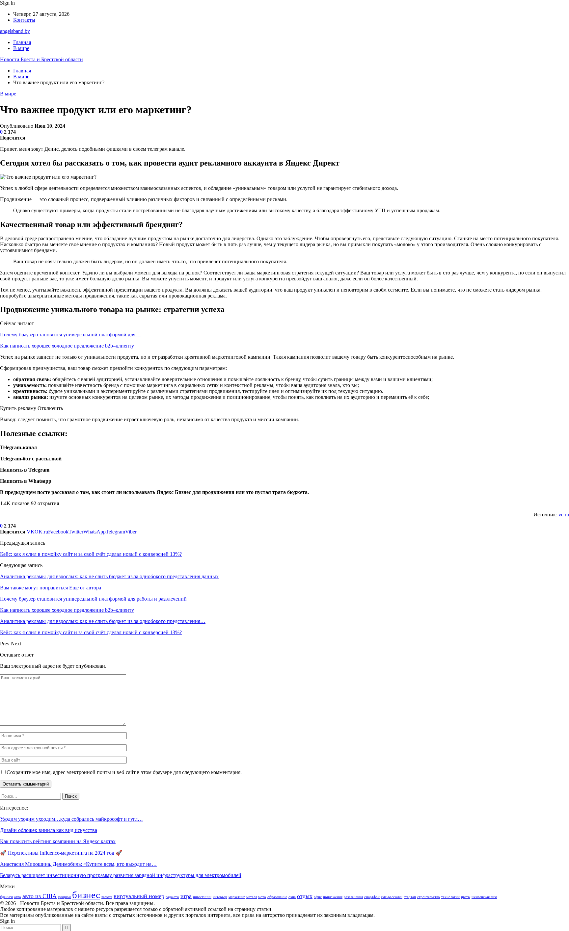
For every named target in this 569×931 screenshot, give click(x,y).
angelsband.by (15, 31)
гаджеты (172, 897)
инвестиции (202, 897)
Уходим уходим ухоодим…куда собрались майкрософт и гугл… (71, 819)
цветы (465, 897)
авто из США (39, 896)
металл (251, 897)
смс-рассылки (391, 897)
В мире (21, 48)
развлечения (353, 897)
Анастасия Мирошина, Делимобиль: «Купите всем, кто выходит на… (78, 864)
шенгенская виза (484, 897)
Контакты (24, 20)
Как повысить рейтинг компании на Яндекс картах (58, 841)
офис (318, 897)
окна (292, 897)
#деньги (6, 897)
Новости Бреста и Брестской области (41, 59)
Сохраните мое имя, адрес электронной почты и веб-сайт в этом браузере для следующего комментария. (124, 772)
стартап (410, 897)
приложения (332, 897)
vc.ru (563, 514)
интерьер (220, 897)
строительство (428, 897)
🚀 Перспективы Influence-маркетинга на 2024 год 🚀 (61, 853)
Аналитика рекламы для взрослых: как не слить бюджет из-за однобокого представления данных (109, 576)
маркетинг (237, 897)
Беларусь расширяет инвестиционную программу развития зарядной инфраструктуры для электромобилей (120, 875)
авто (17, 897)
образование (277, 897)
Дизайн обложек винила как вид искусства (48, 830)
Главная (22, 42)
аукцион (64, 897)
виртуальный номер (139, 896)
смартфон (372, 897)
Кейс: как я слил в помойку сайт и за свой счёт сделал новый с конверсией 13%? (91, 554)
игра (186, 896)
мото (262, 897)
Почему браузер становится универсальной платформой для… (70, 334)
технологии (450, 897)
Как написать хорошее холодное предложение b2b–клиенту (67, 346)
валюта (106, 897)
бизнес (86, 895)
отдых (304, 896)
